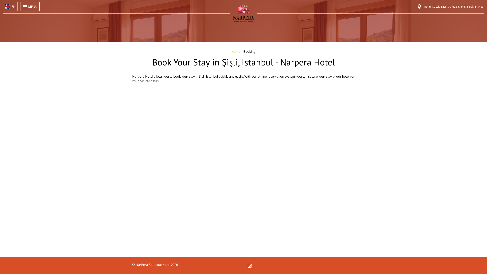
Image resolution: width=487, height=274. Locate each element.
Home (236, 51)
